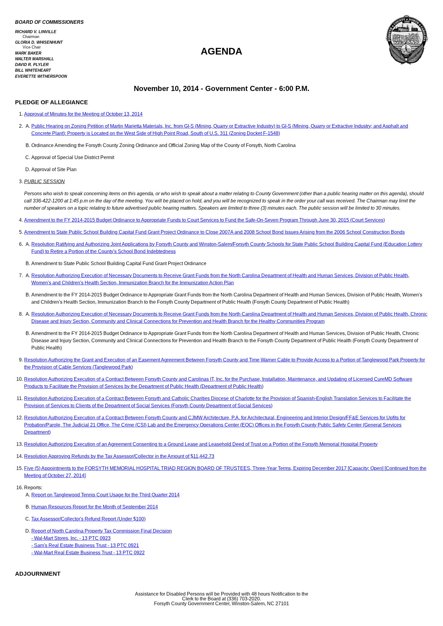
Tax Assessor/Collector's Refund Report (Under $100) (88, 518)
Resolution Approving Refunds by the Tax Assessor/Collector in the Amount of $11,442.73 (119, 456)
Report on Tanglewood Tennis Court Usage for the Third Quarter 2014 (105, 494)
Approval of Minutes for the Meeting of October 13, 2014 (83, 114)
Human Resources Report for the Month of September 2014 (94, 506)
